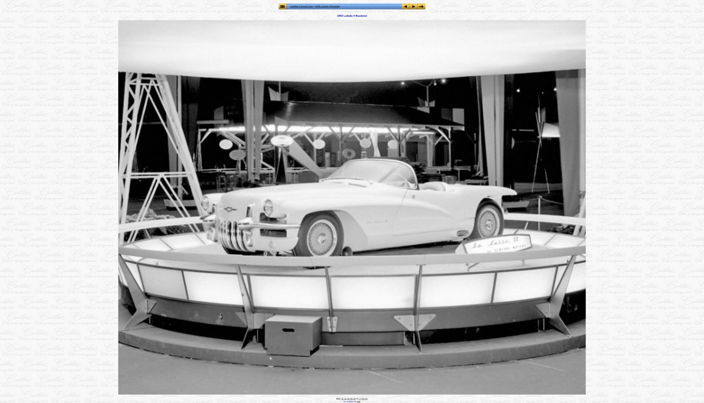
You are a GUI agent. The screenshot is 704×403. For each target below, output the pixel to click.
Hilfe (358, 402)
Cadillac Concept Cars (301, 6)
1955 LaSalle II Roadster (327, 6)
